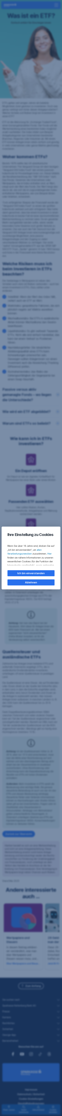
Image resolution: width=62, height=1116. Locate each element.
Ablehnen (31, 582)
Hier (49, 553)
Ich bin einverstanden (31, 573)
